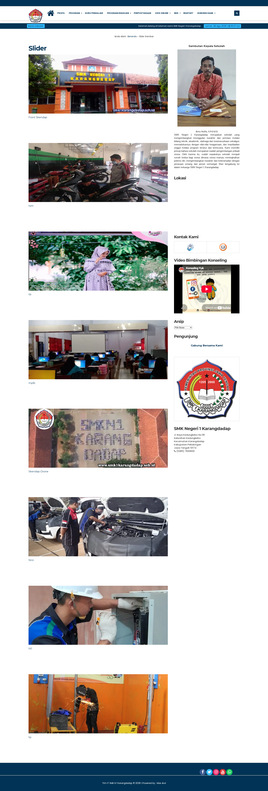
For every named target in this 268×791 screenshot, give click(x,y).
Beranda (132, 36)
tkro (31, 560)
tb (30, 294)
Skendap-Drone (38, 471)
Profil (61, 13)
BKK (176, 13)
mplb (32, 383)
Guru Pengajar (94, 13)
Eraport (188, 13)
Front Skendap (38, 117)
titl (30, 648)
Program (74, 13)
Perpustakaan (142, 13)
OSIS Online (161, 13)
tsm (31, 205)
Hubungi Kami (205, 13)
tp (30, 737)
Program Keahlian (118, 13)
